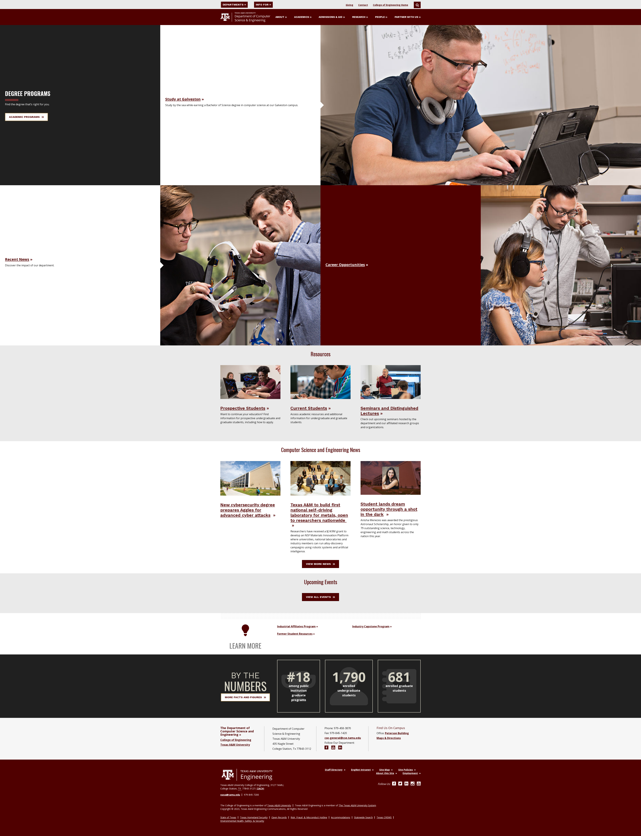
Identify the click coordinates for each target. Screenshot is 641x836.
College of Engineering (235, 740)
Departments (233, 4)
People (380, 17)
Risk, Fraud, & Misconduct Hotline (309, 817)
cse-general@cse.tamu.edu (343, 738)
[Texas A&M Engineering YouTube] (419, 784)
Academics (301, 17)
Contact (363, 5)
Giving (349, 5)
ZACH (260, 788)
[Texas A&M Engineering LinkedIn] (406, 784)
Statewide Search (363, 817)
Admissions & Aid (330, 17)
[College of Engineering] (247, 775)
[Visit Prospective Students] (250, 382)
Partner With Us (406, 17)
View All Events (318, 597)
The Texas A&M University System (357, 805)
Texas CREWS (384, 817)
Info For (262, 4)
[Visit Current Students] (320, 382)
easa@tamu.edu (230, 794)
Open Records (279, 817)
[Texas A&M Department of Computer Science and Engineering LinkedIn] (340, 748)
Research (358, 17)
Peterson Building (397, 733)
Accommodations (340, 817)
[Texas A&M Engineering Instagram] (412, 784)
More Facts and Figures (243, 697)
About (279, 17)
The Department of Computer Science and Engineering (237, 731)
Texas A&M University (235, 745)
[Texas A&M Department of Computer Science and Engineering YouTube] (333, 748)
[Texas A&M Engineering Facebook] (394, 784)
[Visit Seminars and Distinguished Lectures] (391, 382)
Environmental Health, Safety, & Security (242, 820)
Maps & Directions (389, 738)
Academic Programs (24, 116)
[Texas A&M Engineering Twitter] (400, 784)
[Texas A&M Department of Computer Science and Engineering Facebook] (326, 748)
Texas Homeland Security (254, 817)
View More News (318, 564)
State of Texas (228, 817)
